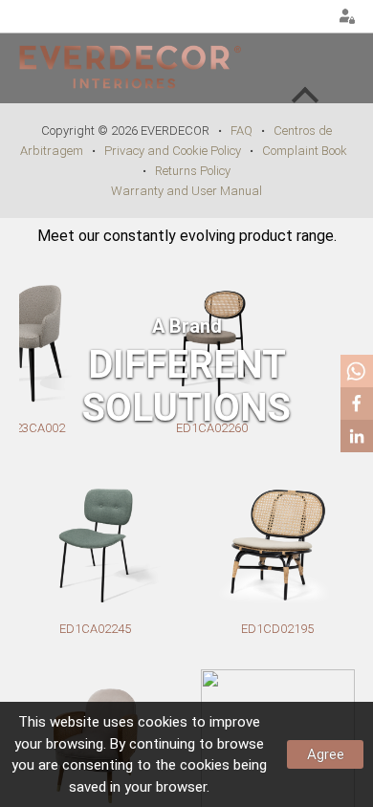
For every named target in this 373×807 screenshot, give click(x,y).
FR (311, 17)
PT (264, 17)
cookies (162, 722)
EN (287, 17)
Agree (325, 754)
